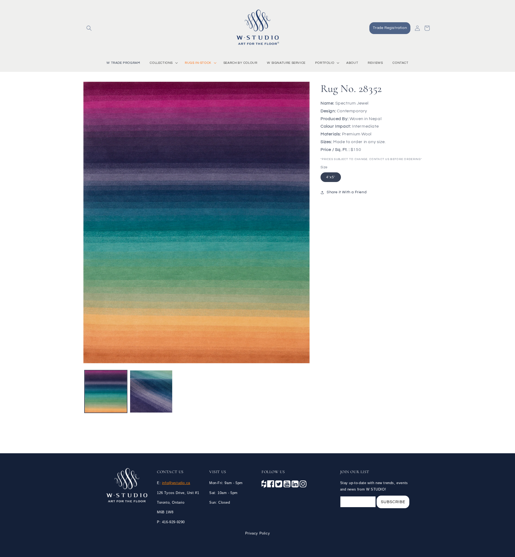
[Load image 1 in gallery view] (105, 391)
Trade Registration (390, 28)
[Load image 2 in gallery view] (151, 391)
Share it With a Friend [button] (346, 192)
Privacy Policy (257, 533)
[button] (89, 28)
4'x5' (330, 177)
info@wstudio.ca (176, 483)
